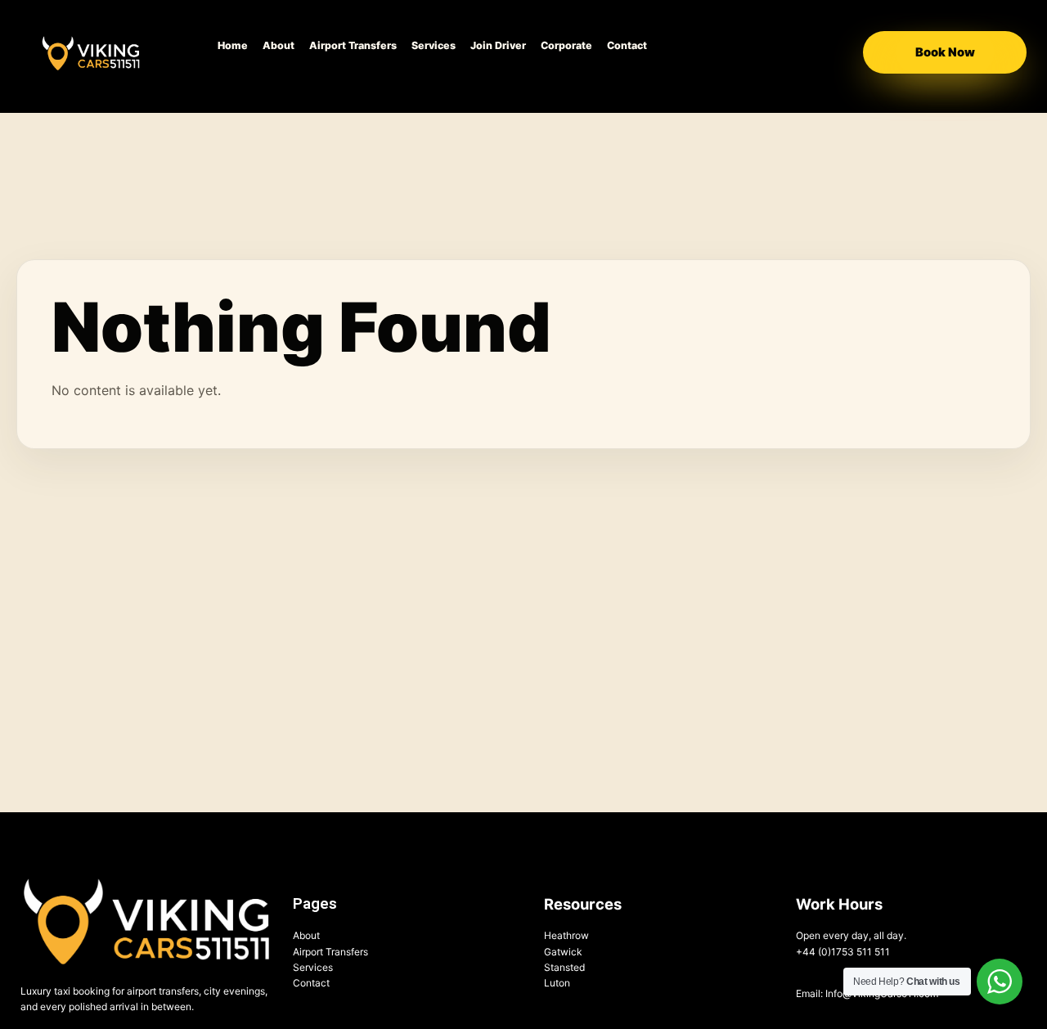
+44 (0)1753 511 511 (843, 952)
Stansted (564, 967)
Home (233, 45)
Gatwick (563, 952)
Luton (557, 983)
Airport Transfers (353, 45)
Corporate (566, 45)
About (278, 45)
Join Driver (498, 45)
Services (433, 45)
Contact (627, 45)
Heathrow (566, 935)
